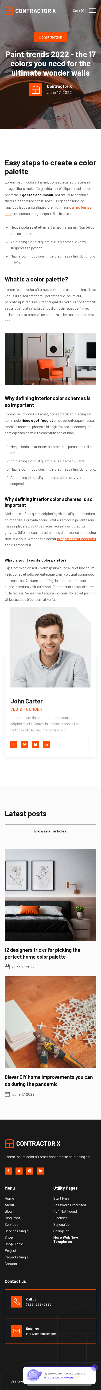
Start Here (61, 1198)
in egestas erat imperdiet (76, 538)
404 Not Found (65, 1211)
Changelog (61, 1231)
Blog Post (12, 1218)
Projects (11, 1250)
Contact (11, 1263)
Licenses (60, 1218)
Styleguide (61, 1224)
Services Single (16, 1231)
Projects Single (16, 1257)
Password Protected (69, 1205)
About (9, 1205)
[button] (79, 11)
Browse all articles (50, 831)
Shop (9, 1237)
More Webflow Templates (65, 1239)
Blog (8, 1211)
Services (11, 1224)
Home (9, 1198)
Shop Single (14, 1244)
